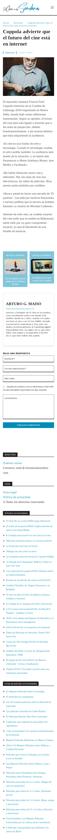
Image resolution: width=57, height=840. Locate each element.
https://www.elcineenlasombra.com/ (20, 309)
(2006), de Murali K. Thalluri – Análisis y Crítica (28, 611)
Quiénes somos (12, 463)
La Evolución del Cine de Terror (22, 546)
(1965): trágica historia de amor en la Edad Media (29, 528)
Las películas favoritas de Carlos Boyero (26, 711)
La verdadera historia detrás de (30, 557)
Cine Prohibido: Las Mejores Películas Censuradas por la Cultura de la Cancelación (28, 820)
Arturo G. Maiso (26, 52)
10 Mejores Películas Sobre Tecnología (25, 691)
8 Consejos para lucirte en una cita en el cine (28, 535)
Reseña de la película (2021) (28, 580)
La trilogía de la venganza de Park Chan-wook (29, 604)
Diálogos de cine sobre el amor (21, 551)
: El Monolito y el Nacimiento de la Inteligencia (29, 620)
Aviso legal (10, 492)
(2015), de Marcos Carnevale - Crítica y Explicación (26, 662)
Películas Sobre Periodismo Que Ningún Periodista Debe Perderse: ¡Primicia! (26, 775)
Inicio (6, 22)
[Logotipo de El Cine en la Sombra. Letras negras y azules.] (21, 7)
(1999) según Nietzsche (28, 521)
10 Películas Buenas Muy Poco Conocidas (26, 717)
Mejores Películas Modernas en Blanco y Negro (29, 740)
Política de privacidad (16, 497)
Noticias (18, 22)
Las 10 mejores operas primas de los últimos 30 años (15, 281)
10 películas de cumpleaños (20, 697)
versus (29, 541)
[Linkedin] (7, 340)
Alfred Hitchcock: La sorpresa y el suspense (28, 627)
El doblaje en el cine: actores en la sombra (41, 279)
